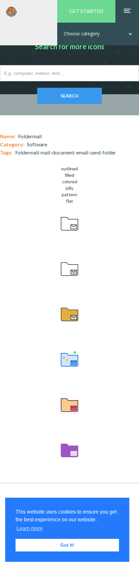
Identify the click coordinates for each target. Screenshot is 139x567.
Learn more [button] (29, 528)
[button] (98, 34)
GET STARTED (86, 11)
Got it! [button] (67, 545)
